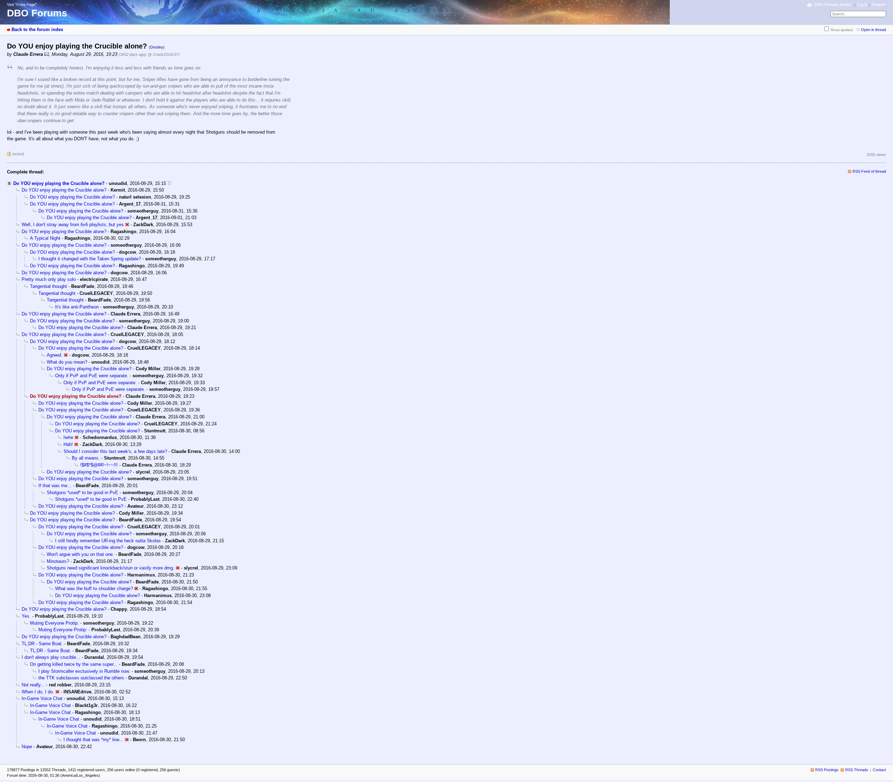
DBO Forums (37, 13)
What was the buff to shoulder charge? (94, 588)
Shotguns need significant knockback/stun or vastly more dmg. (110, 568)
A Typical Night (45, 238)
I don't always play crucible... (51, 657)
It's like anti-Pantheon (77, 307)
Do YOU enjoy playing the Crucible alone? (59, 183)
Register (879, 4)
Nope (27, 746)
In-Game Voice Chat (42, 698)
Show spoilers (842, 30)
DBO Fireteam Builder (833, 4)
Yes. (26, 616)
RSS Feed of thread (869, 171)
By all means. (86, 458)
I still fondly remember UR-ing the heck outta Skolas (108, 540)
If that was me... (55, 485)
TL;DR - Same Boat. (42, 643)
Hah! (68, 444)
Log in (862, 4)
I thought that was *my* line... (93, 739)
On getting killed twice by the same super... (74, 664)
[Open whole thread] (169, 183)
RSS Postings (827, 770)
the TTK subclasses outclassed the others (81, 677)
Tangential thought (48, 286)
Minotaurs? (58, 561)
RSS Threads (856, 770)
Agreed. (54, 355)
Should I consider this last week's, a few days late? (115, 451)
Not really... (33, 684)
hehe (68, 437)
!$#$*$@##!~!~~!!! (99, 465)
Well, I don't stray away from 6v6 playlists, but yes (73, 224)
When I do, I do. (38, 691)
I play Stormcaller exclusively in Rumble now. (84, 671)
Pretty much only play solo (49, 279)
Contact (879, 770)
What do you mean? (67, 362)
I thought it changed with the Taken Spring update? (89, 258)
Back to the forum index (37, 29)
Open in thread (873, 30)
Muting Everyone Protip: (54, 623)
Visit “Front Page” (22, 4)
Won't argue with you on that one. (80, 554)
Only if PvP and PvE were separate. (91, 375)
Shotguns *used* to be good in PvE (82, 492)
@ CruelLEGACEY (164, 54)
